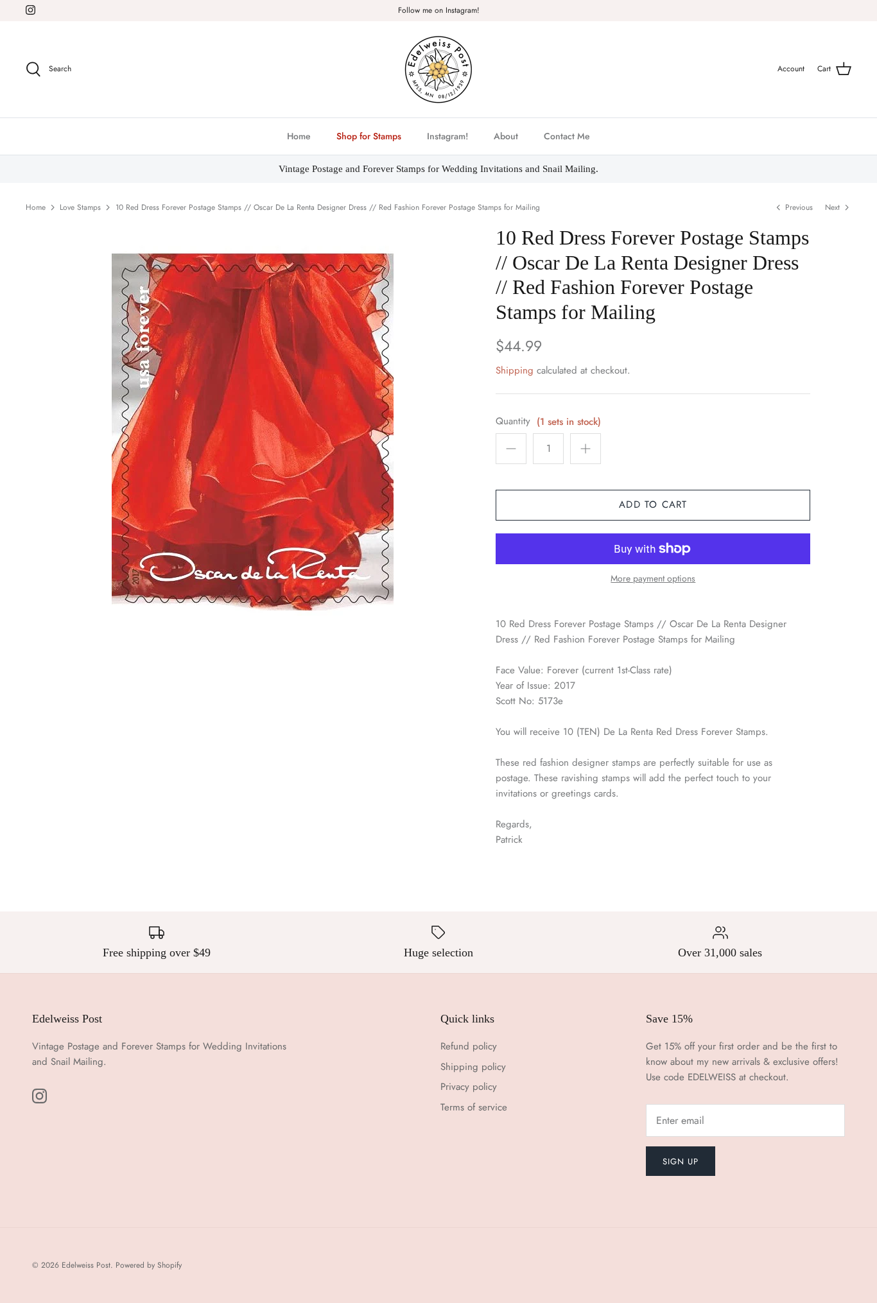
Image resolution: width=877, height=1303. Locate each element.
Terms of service (473, 1107)
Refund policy (468, 1046)
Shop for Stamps (368, 136)
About (506, 136)
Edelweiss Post (86, 1265)
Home (299, 136)
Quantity (513, 421)
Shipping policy (473, 1067)
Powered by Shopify (149, 1265)
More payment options (653, 578)
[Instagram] (30, 10)
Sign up (681, 1161)
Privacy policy (468, 1087)
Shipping (515, 370)
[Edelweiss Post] (438, 69)
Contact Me (567, 136)
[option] (252, 430)
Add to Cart (653, 504)
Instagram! (447, 136)
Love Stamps (80, 207)
